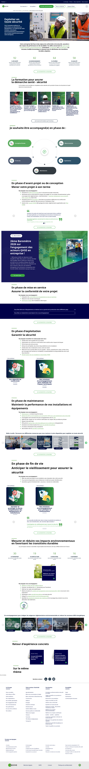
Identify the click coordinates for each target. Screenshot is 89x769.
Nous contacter (60, 6)
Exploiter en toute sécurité (36, 10)
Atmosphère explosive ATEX (11, 746)
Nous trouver (85, 1)
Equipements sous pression (31, 751)
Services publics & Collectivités (33, 710)
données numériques (38, 428)
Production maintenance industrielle (53, 751)
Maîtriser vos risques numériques (53, 712)
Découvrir (11, 448)
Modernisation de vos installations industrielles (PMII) (36, 355)
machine (51, 196)
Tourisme (28, 717)
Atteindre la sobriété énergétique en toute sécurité (54, 723)
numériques (53, 47)
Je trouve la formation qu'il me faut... (44, 121)
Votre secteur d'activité (32, 687)
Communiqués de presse (71, 698)
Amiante (7, 745)
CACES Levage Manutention (11, 751)
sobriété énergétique (36, 594)
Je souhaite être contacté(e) (44, 71)
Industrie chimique (30, 704)
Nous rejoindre (77, 1)
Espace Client (71, 6)
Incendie (47, 746)
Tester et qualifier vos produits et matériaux (53, 696)
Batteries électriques (10, 750)
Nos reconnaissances (11, 704)
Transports (28, 721)
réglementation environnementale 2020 (38, 596)
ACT (36, 587)
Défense (28, 700)
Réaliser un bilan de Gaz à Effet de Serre (32, 585)
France (3, 2)
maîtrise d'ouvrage (33, 192)
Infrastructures (29, 706)
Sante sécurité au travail (70, 750)
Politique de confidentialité (65, 765)
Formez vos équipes (10, 739)
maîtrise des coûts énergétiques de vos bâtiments (41, 423)
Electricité (27, 746)
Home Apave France (17, 10)
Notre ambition (9, 696)
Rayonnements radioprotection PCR (72, 745)
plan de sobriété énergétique (47, 425)
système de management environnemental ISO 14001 (46, 591)
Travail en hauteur (68, 753)
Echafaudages (29, 745)
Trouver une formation (46, 6)
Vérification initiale (27, 300)
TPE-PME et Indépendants (32, 719)
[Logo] (5, 7)
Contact (50, 765)
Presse (71, 1)
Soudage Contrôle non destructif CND (72, 751)
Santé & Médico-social (31, 708)
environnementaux (36, 47)
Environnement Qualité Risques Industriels (34, 750)
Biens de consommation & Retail (33, 694)
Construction (29, 698)
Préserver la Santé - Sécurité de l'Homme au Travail (53, 707)
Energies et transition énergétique (32, 748)
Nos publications (10, 706)
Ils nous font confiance (11, 708)
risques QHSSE (32, 203)
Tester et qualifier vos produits (53, 726)
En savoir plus (17, 275)
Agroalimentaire (29, 692)
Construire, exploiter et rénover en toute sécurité (54, 717)
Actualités (32, 6)
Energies (28, 702)
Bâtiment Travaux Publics (11, 748)
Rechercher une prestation (52, 698)
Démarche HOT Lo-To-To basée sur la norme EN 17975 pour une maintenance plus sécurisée (46, 416)
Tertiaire (28, 715)
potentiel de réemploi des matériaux (37, 598)
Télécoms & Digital (30, 712)
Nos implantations (10, 698)
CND (54, 417)
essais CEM (28, 198)
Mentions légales (28, 765)
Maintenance (25, 414)
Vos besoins (23, 6)
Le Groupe (66, 1)
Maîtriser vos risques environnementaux (50, 710)
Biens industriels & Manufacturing (34, 696)
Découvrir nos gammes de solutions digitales (54, 720)
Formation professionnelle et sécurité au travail (54, 693)
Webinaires (68, 694)
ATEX (23, 198)
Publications (68, 696)
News (66, 692)
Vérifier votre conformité (51, 702)
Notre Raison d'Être (10, 694)
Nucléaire (47, 750)
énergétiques (63, 47)
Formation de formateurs (50, 745)
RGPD (40, 765)
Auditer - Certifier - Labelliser (52, 714)
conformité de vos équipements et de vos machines (42, 297)
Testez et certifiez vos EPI (51, 700)
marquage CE (35, 199)
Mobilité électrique (49, 748)
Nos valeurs (8, 710)
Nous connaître (9, 692)
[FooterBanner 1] (12, 766)
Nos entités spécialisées (11, 700)
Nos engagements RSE (11, 702)
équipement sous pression (61, 196)
